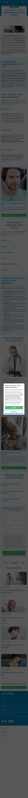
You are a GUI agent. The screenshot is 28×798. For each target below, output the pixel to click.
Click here (18, 402)
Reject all (14, 412)
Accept (14, 407)
